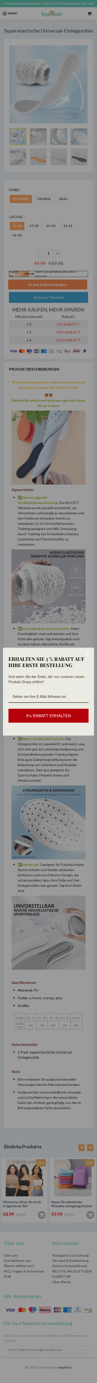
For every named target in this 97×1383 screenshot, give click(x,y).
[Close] (88, 654)
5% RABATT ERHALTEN (48, 715)
